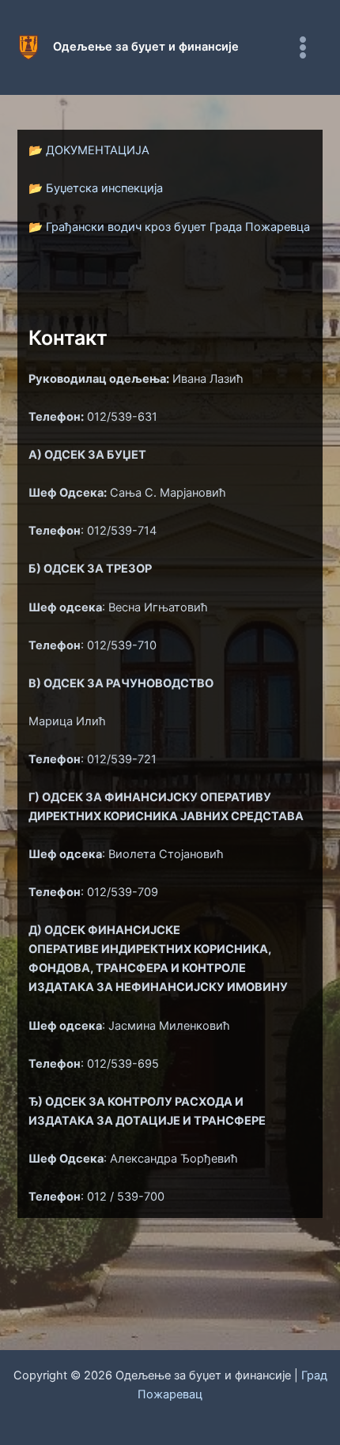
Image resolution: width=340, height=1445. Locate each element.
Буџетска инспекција (104, 188)
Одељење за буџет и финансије (146, 47)
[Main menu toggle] (302, 47)
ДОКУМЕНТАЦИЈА (97, 150)
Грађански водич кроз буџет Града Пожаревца (178, 227)
